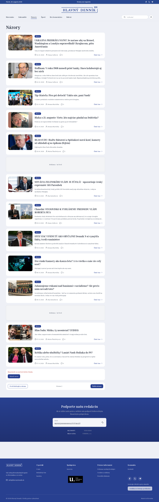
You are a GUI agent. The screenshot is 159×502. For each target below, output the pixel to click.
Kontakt (130, 469)
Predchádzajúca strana (18, 386)
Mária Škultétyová (54, 151)
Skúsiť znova (14, 376)
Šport (43, 17)
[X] (149, 2)
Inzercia (69, 469)
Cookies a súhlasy (103, 472)
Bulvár (69, 17)
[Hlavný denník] (79, 9)
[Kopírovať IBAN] (102, 422)
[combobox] (137, 17)
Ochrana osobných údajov (106, 469)
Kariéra (39, 476)
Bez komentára (56, 17)
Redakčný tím (41, 472)
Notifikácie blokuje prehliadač (139, 488)
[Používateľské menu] (151, 17)
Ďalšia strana (96, 386)
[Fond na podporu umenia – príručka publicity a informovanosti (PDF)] (75, 479)
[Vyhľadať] (124, 17)
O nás (38, 469)
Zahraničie (22, 17)
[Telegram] (152, 2)
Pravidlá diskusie (103, 476)
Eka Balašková (53, 196)
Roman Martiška (53, 104)
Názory (34, 17)
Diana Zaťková (53, 55)
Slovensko (10, 17)
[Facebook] (146, 2)
